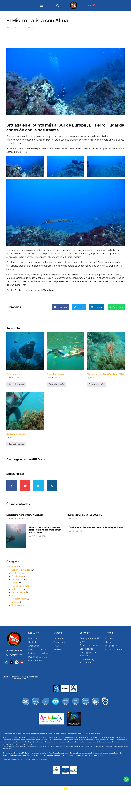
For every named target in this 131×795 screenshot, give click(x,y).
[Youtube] (25, 485)
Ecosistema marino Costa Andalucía (24, 515)
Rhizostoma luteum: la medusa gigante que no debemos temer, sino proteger (45, 529)
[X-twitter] (11, 662)
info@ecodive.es (14, 650)
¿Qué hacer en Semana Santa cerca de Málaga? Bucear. (95, 527)
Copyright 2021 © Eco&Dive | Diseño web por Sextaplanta (20, 678)
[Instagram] (52, 485)
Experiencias (18, 579)
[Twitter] (38, 485)
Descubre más (16, 384)
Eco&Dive (16, 573)
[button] (41, 5)
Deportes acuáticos (21, 570)
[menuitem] (65, 788)
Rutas (14, 595)
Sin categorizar (19, 599)
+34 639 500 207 (14, 654)
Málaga (15, 583)
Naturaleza (27, 27)
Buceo (15, 566)
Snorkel (15, 602)
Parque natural (18, 592)
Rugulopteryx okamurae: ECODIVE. (84, 515)
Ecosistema (17, 576)
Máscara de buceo (20, 586)
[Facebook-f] (11, 485)
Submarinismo (18, 605)
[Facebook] (6, 662)
